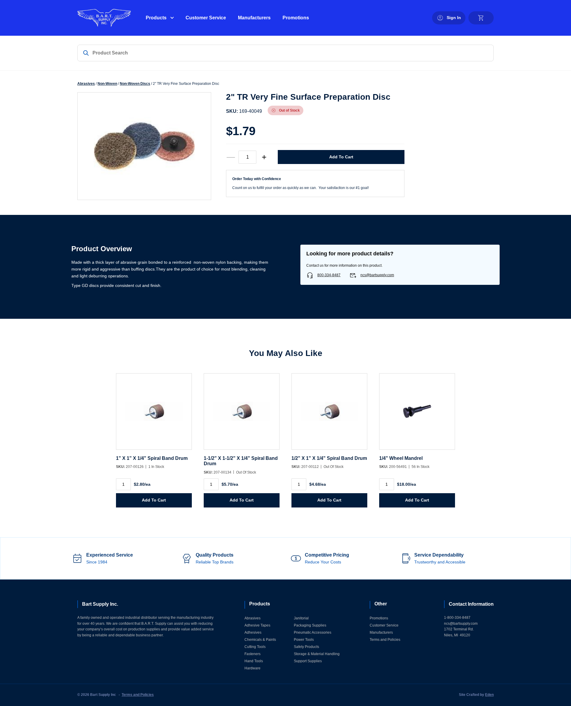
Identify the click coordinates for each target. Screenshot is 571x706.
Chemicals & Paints (260, 640)
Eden (489, 695)
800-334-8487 (329, 275)
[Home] (104, 18)
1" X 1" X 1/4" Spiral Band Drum (152, 458)
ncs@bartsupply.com (377, 275)
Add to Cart (341, 156)
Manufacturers (254, 17)
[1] (154, 414)
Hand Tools (253, 661)
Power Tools (304, 640)
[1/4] (417, 414)
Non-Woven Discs (135, 84)
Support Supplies (308, 661)
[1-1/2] (242, 414)
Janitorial (301, 618)
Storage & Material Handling (317, 654)
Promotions (296, 17)
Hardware (252, 668)
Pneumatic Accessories (312, 632)
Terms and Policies (385, 640)
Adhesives (252, 632)
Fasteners (252, 654)
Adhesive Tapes (257, 625)
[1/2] (329, 414)
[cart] (481, 17)
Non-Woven (107, 84)
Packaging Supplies (310, 625)
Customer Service (206, 17)
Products (156, 17)
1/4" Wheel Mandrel (401, 458)
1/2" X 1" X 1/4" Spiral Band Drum (329, 458)
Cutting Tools (255, 647)
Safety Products (306, 647)
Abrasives (86, 84)
